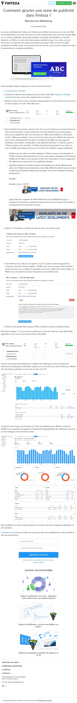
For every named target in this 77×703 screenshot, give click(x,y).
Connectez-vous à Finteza (15, 91)
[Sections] (74, 3)
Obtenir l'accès (64, 3)
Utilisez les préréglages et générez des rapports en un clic (38, 654)
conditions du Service (48, 560)
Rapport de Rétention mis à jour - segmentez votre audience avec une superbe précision (38, 597)
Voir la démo (39, 562)
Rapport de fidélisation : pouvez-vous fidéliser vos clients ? (38, 625)
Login (51, 3)
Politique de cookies (45, 700)
